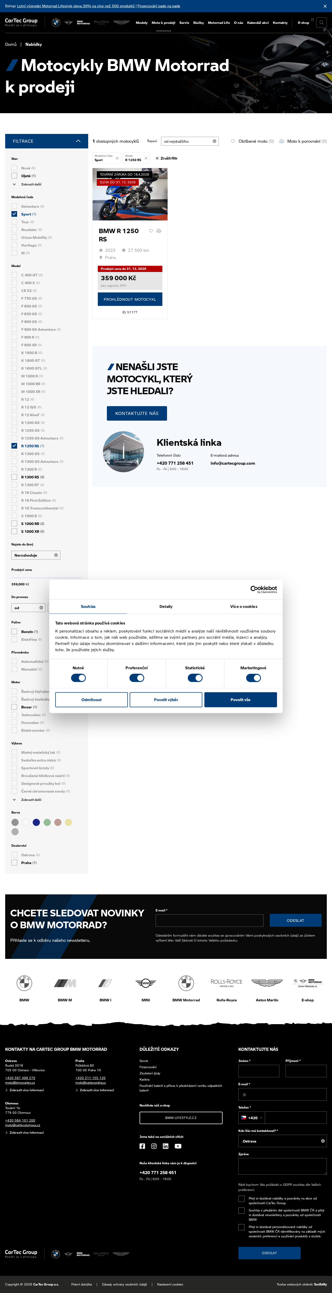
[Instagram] (154, 1146)
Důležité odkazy (159, 1049)
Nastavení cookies (170, 1284)
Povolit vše (241, 699)
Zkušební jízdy (150, 1073)
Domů (11, 44)
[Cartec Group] (21, 22)
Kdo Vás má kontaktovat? (258, 1131)
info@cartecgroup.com (233, 463)
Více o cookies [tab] (243, 606)
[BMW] (56, 22)
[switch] (136, 678)
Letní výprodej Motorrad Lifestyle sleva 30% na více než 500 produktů (76, 5)
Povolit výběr (166, 699)
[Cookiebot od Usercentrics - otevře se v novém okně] (254, 589)
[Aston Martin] (121, 22)
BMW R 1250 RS (119, 234)
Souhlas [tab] (88, 606)
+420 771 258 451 (175, 463)
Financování (148, 1067)
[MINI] (68, 22)
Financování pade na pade (158, 5)
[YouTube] (178, 1146)
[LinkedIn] (165, 1146)
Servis (184, 22)
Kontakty (280, 22)
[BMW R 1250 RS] (130, 194)
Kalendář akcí (258, 22)
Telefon (244, 1107)
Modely (142, 22)
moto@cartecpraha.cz (90, 1082)
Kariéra (144, 1079)
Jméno (244, 1061)
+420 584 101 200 (20, 1120)
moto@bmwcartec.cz (20, 1082)
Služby (198, 22)
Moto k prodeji (163, 22)
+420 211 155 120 (90, 1078)
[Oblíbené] (151, 231)
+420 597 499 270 (20, 1078)
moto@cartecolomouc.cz (22, 1125)
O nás (238, 22)
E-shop (303, 22)
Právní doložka (81, 1284)
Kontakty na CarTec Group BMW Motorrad (56, 1049)
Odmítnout (91, 699)
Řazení (152, 141)
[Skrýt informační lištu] (325, 6)
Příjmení (293, 1061)
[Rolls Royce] (101, 22)
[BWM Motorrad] (83, 22)
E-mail (162, 910)
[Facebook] (142, 1146)
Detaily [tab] (166, 606)
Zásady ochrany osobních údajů (124, 1284)
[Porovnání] (158, 231)
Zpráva (243, 1154)
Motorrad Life (219, 22)
